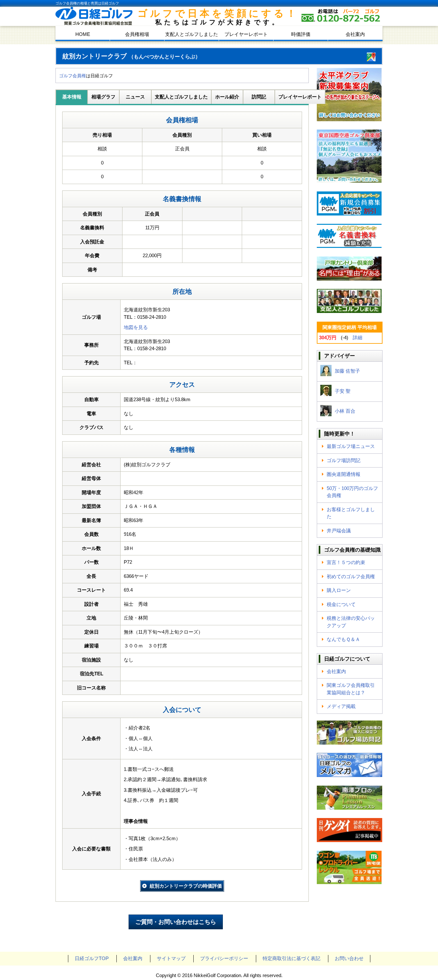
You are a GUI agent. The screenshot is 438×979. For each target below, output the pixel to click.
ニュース (135, 96)
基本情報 (71, 96)
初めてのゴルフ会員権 (351, 576)
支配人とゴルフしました (191, 34)
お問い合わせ (349, 958)
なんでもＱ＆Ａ (343, 639)
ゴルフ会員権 (72, 75)
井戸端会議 (339, 530)
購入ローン (339, 590)
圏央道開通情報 (343, 474)
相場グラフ (103, 96)
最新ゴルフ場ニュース (351, 446)
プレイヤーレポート (246, 34)
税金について (341, 604)
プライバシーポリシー (224, 958)
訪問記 (259, 96)
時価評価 (300, 34)
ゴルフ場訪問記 (343, 460)
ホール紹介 (227, 96)
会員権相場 (137, 34)
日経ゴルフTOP (92, 958)
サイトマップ (171, 958)
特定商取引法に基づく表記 (291, 958)
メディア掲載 (341, 706)
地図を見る (136, 327)
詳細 (357, 337)
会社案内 (355, 34)
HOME (82, 34)
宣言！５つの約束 (346, 562)
